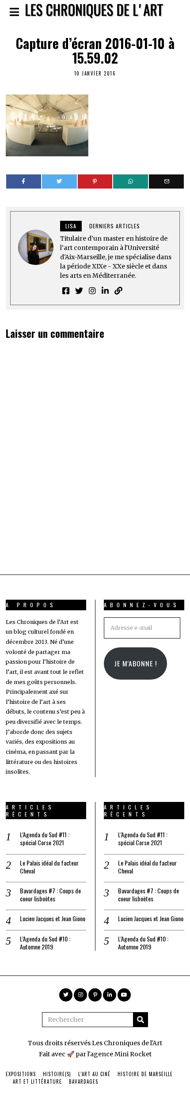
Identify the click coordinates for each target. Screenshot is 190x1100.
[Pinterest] (95, 181)
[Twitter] (59, 181)
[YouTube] (124, 995)
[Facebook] (23, 181)
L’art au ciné (94, 1073)
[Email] (166, 181)
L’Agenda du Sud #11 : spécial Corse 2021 (44, 839)
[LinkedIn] (105, 290)
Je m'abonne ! (135, 663)
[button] (140, 1019)
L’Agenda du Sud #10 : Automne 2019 (45, 943)
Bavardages (83, 1081)
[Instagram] (92, 290)
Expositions (21, 1073)
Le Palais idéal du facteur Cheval (49, 867)
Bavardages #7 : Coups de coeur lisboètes (50, 895)
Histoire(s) (57, 1073)
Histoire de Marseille (145, 1073)
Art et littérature (37, 1081)
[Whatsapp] (130, 181)
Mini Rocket (133, 1054)
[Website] (118, 290)
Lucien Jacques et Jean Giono (52, 918)
